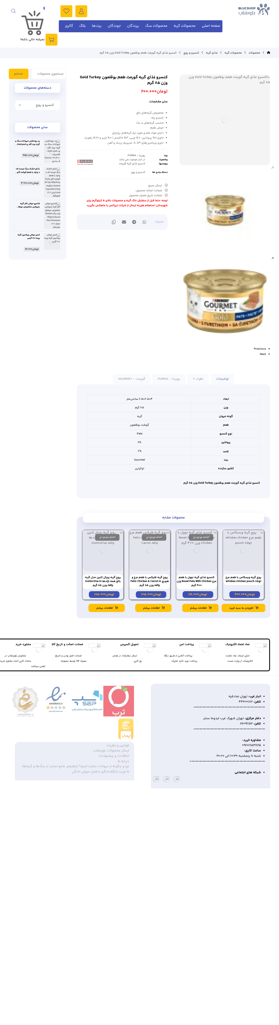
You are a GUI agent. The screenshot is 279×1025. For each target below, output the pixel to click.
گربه (139, 416)
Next (263, 354)
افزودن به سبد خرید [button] (241, 608)
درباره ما (123, 761)
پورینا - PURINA (136, 155)
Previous (260, 348)
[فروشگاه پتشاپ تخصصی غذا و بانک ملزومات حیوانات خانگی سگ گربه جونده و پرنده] (253, 13)
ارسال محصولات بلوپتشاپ (111, 750)
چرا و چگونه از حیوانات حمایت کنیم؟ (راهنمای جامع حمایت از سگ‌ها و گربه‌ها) (75, 766)
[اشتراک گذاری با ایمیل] (124, 222)
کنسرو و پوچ (138, 172)
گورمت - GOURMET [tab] (131, 379)
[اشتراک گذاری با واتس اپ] (144, 222)
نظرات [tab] (198, 379)
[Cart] (51, 39)
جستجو (18, 74)
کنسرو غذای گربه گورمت (132, 164)
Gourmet (139, 460)
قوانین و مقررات (117, 745)
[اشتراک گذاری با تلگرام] (134, 222)
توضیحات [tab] (222, 379)
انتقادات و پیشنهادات (113, 756)
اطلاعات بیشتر (198, 608)
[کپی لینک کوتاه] (114, 222)
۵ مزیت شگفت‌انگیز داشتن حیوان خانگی (100, 771)
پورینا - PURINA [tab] (169, 379)
